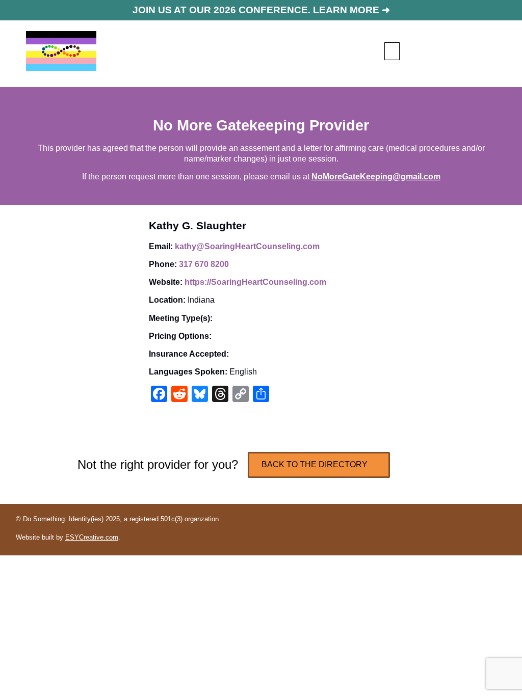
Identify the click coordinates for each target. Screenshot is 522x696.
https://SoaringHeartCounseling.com (255, 282)
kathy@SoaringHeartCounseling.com (247, 246)
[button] (392, 51)
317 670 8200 (204, 264)
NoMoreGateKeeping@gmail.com (375, 176)
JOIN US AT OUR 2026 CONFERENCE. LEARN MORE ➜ (261, 10)
